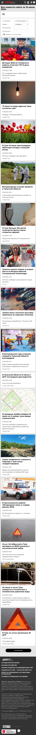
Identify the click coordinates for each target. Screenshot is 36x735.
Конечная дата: (6, 31)
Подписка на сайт (8, 670)
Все (3, 14)
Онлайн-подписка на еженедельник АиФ (17, 667)
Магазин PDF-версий (9, 665)
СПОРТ (4, 284)
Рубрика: (4, 24)
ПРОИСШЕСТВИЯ (8, 385)
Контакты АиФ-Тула (24, 670)
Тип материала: (6, 21)
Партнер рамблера (16, 726)
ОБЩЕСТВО (6, 78)
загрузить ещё (18, 650)
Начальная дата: (6, 27)
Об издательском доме (10, 662)
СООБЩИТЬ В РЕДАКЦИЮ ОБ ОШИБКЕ (14, 676)
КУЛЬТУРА (5, 325)
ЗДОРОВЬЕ (6, 241)
